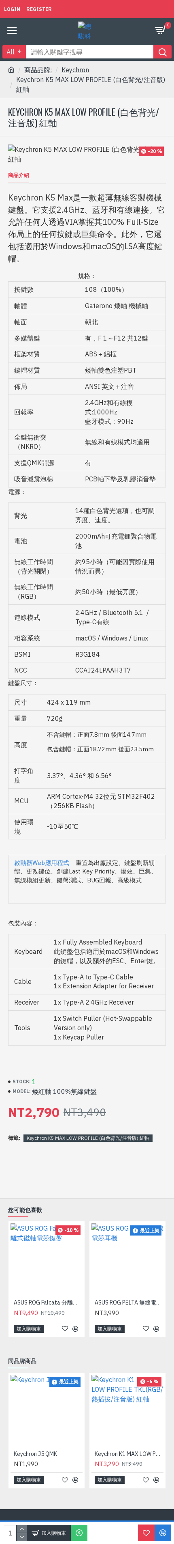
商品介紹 (18, 175)
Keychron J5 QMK (35, 1454)
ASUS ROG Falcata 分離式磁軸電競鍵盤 (48, 1302)
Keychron (75, 70)
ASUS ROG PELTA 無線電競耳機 (129, 1302)
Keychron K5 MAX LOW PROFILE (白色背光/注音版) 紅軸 (88, 1138)
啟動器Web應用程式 (41, 863)
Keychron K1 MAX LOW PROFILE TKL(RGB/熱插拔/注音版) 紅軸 (129, 1454)
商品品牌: (38, 70)
